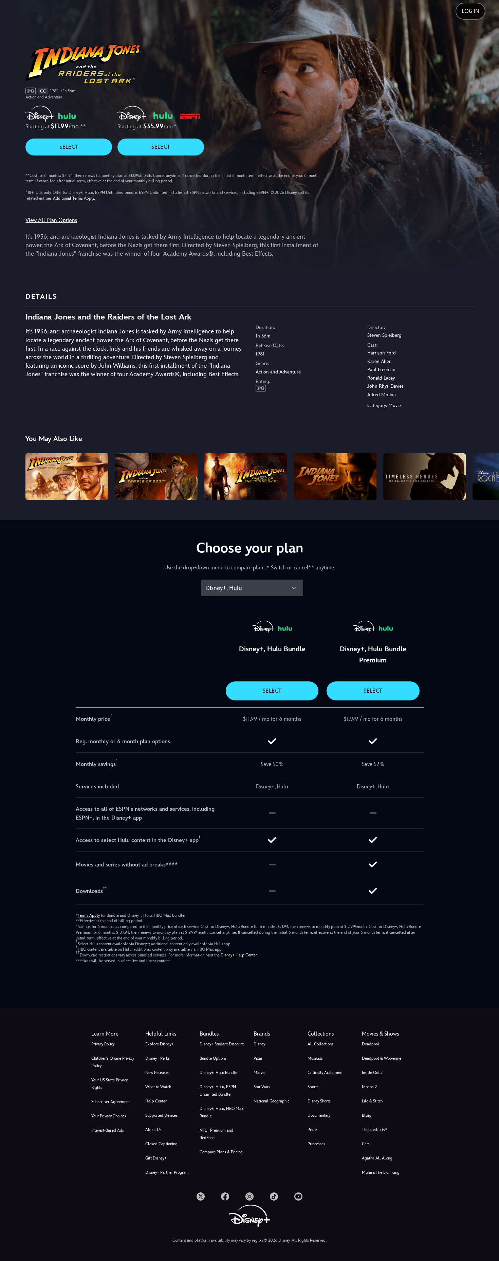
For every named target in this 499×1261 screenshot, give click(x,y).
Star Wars (262, 1086)
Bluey (366, 1115)
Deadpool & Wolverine (381, 1058)
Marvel (260, 1072)
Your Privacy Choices (108, 1116)
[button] (168, 1033)
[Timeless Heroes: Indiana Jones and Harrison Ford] (424, 476)
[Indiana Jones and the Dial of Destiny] (335, 476)
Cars (366, 1143)
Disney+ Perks (157, 1058)
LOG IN (470, 11)
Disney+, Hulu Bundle (218, 1072)
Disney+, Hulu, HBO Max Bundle (221, 1112)
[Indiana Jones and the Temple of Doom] (156, 476)
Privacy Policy (102, 1044)
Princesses (316, 1143)
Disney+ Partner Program (167, 1172)
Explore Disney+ (159, 1044)
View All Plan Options (51, 220)
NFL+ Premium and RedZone (216, 1134)
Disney (259, 1044)
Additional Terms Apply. (74, 198)
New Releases (157, 1072)
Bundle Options (213, 1058)
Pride (312, 1129)
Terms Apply (89, 915)
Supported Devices (161, 1115)
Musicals (315, 1058)
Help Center (156, 1101)
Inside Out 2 (372, 1072)
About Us (153, 1129)
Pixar (258, 1058)
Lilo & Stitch (372, 1101)
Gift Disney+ (156, 1158)
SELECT (68, 147)
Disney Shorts (319, 1101)
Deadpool (370, 1044)
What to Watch (158, 1086)
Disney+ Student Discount (222, 1044)
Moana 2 (369, 1086)
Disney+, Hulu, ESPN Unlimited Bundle (218, 1090)
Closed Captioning (161, 1143)
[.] (201, 1196)
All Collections (320, 1044)
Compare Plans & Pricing (221, 1152)
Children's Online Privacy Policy (112, 1062)
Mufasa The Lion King (381, 1172)
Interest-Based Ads (107, 1130)
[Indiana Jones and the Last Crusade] (66, 476)
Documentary (319, 1115)
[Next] (486, 475)
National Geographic (271, 1101)
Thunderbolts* (374, 1129)
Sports (313, 1086)
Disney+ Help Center (239, 955)
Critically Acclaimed (325, 1072)
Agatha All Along (377, 1158)
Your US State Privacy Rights (109, 1084)
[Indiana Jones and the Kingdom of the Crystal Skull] (245, 476)
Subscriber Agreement (110, 1101)
